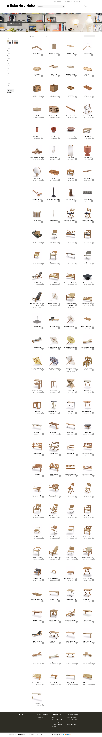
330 (9, 60)
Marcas (80, 11)
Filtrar (11, 90)
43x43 (9, 61)
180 (9, 55)
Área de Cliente (57, 1)
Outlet (56, 11)
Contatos (39, 719)
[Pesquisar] (63, 6)
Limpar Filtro (10, 92)
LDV (20, 11)
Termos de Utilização (72, 717)
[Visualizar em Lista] (33, 36)
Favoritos (54, 726)
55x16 (9, 68)
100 (9, 48)
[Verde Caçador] (17, 43)
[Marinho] (10, 43)
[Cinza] (15, 41)
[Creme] (17, 41)
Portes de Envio (70, 722)
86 (8, 73)
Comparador (55, 729)
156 (9, 53)
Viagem (50, 11)
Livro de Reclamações (72, 724)
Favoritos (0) (69, 1)
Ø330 (9, 83)
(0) (86, 6)
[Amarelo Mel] (8, 41)
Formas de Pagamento (57, 722)
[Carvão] (12, 41)
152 (9, 51)
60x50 (9, 70)
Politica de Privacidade (72, 719)
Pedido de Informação (42, 722)
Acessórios (26, 11)
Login (53, 717)
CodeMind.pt (19, 734)
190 (9, 56)
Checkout (78, 1)
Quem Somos (40, 717)
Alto (9, 75)
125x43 (9, 50)
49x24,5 (9, 63)
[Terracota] (15, 43)
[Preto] (12, 43)
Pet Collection (64, 11)
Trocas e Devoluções (57, 724)
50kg (9, 65)
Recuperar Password (57, 719)
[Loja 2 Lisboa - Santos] (21, 715)
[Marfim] (8, 43)
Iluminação (34, 11)
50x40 (9, 66)
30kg (9, 58)
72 (8, 71)
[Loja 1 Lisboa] (18, 715)
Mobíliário (42, 11)
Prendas (73, 11)
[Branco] (10, 41)
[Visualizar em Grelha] (30, 36)
